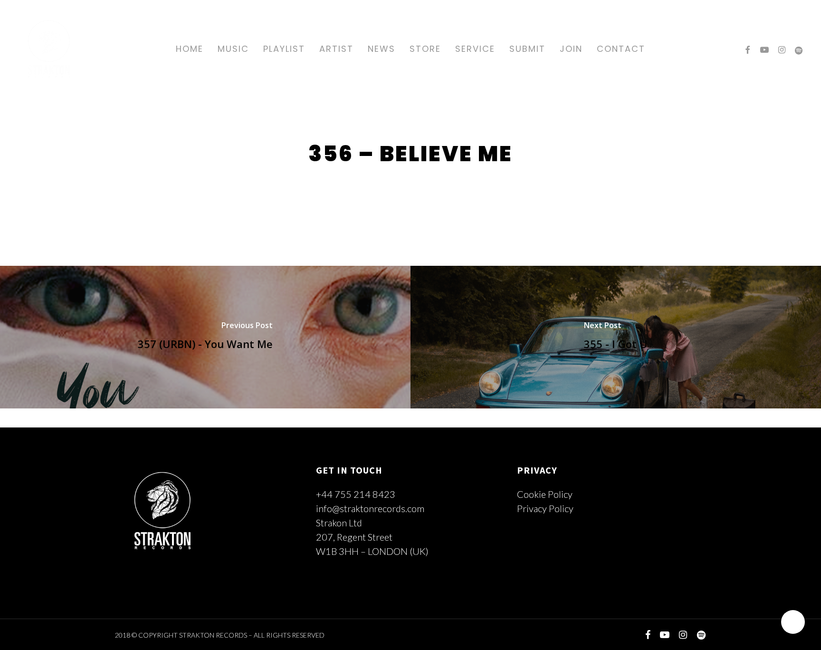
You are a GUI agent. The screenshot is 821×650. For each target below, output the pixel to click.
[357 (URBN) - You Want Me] (205, 337)
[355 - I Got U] (615, 337)
